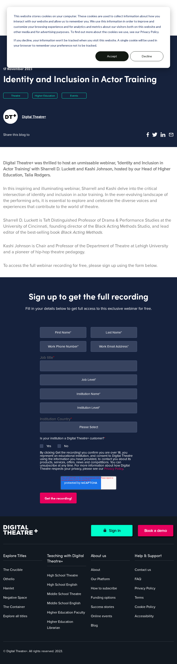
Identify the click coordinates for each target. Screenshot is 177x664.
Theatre (15, 95)
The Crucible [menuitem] (13, 570)
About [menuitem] (95, 570)
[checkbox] (88, 444)
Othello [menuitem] (8, 579)
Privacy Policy (113, 469)
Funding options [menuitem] (103, 597)
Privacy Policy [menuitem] (145, 588)
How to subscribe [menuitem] (104, 588)
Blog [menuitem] (94, 625)
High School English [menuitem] (62, 585)
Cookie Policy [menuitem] (145, 607)
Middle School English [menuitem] (64, 603)
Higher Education (45, 95)
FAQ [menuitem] (138, 579)
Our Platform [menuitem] (100, 579)
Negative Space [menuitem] (15, 597)
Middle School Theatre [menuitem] (64, 594)
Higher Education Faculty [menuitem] (66, 612)
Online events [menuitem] (101, 616)
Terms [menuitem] (139, 597)
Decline (147, 56)
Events (74, 95)
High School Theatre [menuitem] (62, 575)
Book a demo (155, 530)
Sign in (114, 530)
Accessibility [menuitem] (144, 616)
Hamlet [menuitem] (8, 588)
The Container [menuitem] (14, 607)
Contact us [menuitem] (143, 570)
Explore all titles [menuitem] (15, 616)
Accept (112, 56)
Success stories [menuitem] (102, 607)
